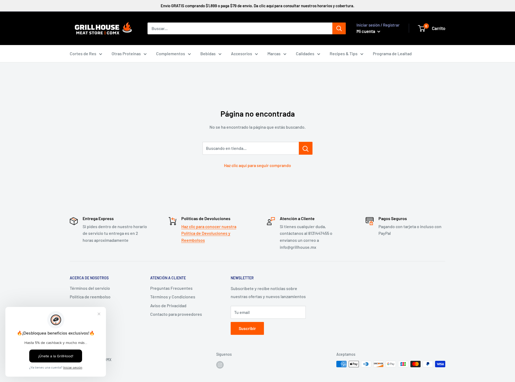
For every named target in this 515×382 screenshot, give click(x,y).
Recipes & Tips (344, 53)
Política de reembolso (90, 296)
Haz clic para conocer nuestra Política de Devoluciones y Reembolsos (208, 233)
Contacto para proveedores (176, 314)
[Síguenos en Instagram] (220, 364)
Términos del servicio (90, 288)
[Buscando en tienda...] (305, 148)
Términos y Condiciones (172, 296)
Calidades (305, 53)
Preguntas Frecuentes (171, 288)
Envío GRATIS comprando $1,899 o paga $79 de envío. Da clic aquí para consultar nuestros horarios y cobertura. (257, 5)
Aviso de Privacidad (168, 305)
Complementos (170, 53)
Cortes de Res (83, 53)
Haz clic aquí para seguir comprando (257, 165)
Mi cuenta (366, 31)
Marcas (274, 53)
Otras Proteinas (126, 53)
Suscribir (247, 328)
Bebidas (208, 53)
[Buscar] (339, 28)
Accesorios (241, 53)
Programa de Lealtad (392, 53)
